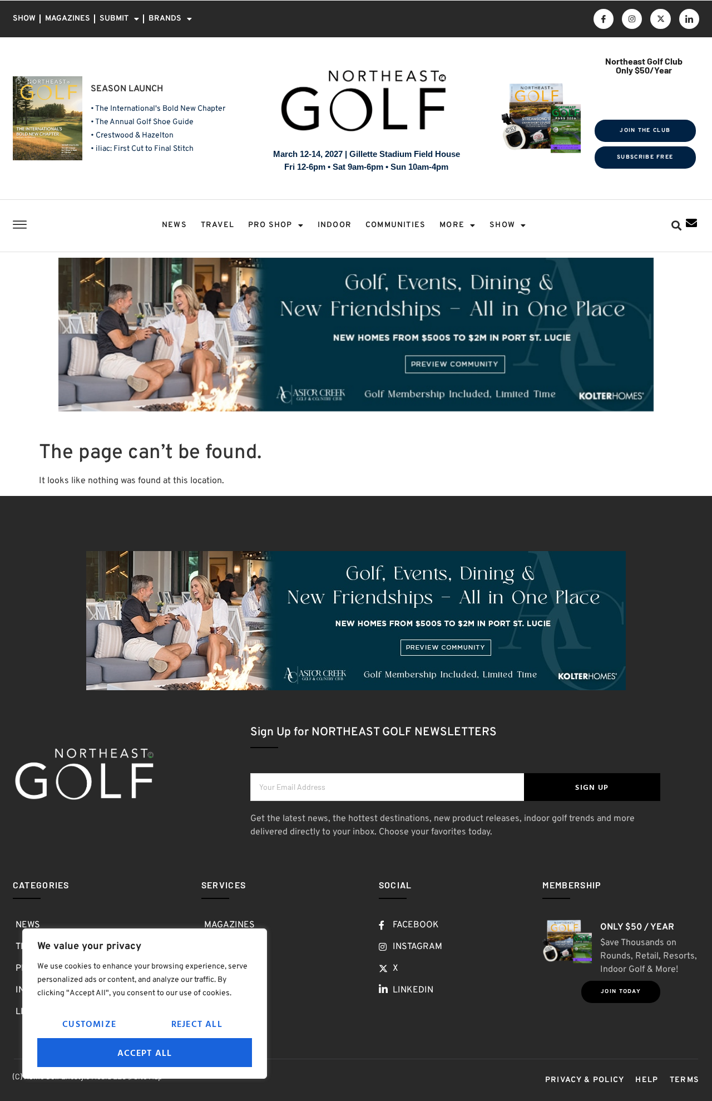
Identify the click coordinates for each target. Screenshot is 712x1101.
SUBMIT (114, 18)
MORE (451, 225)
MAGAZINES (67, 18)
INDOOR (335, 225)
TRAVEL (217, 225)
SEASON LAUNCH (127, 89)
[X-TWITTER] (660, 19)
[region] (144, 1003)
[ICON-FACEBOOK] (604, 19)
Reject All (196, 1023)
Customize (89, 1023)
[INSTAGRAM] (632, 19)
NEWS (174, 225)
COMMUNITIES (395, 225)
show (502, 225)
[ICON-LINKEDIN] (689, 19)
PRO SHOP (270, 225)
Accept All (144, 1052)
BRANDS (165, 18)
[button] (676, 226)
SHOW (24, 18)
